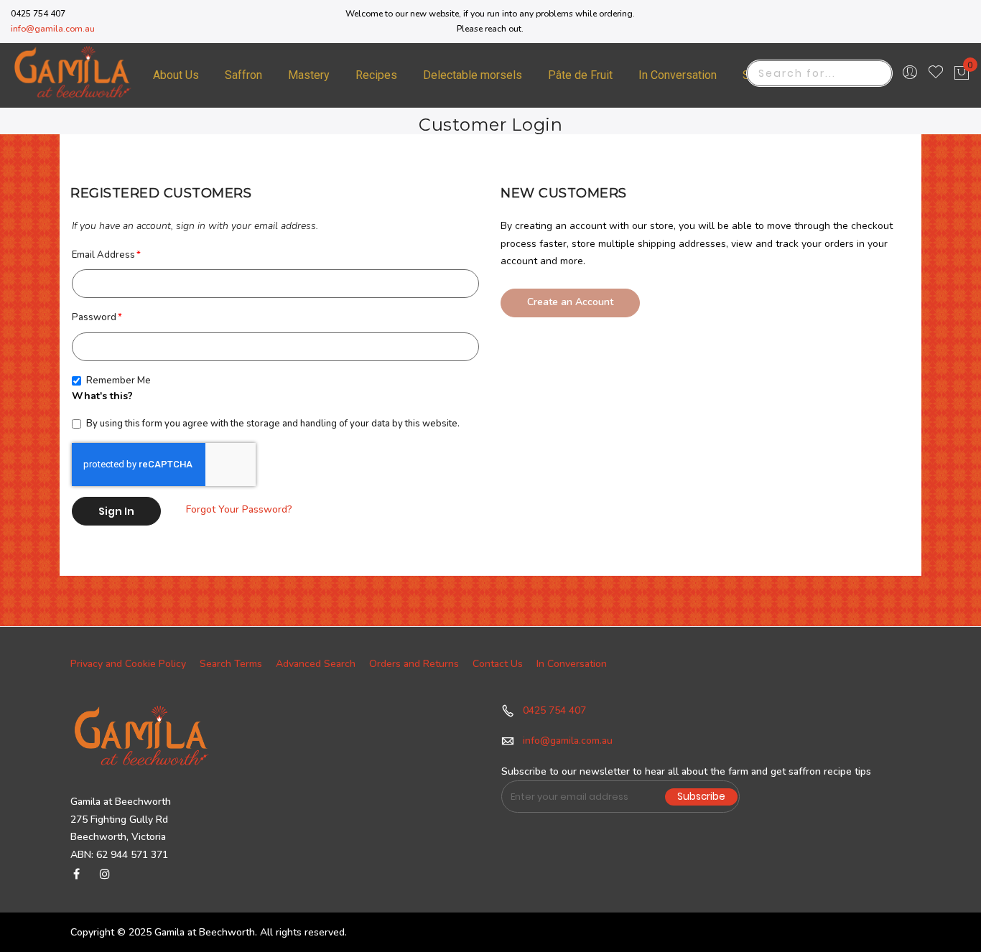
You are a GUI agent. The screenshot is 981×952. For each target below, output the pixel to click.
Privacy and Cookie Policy (128, 664)
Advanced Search (315, 664)
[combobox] (819, 73)
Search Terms (231, 664)
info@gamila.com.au (53, 28)
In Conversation (571, 664)
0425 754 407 (554, 710)
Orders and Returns (414, 664)
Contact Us (498, 664)
